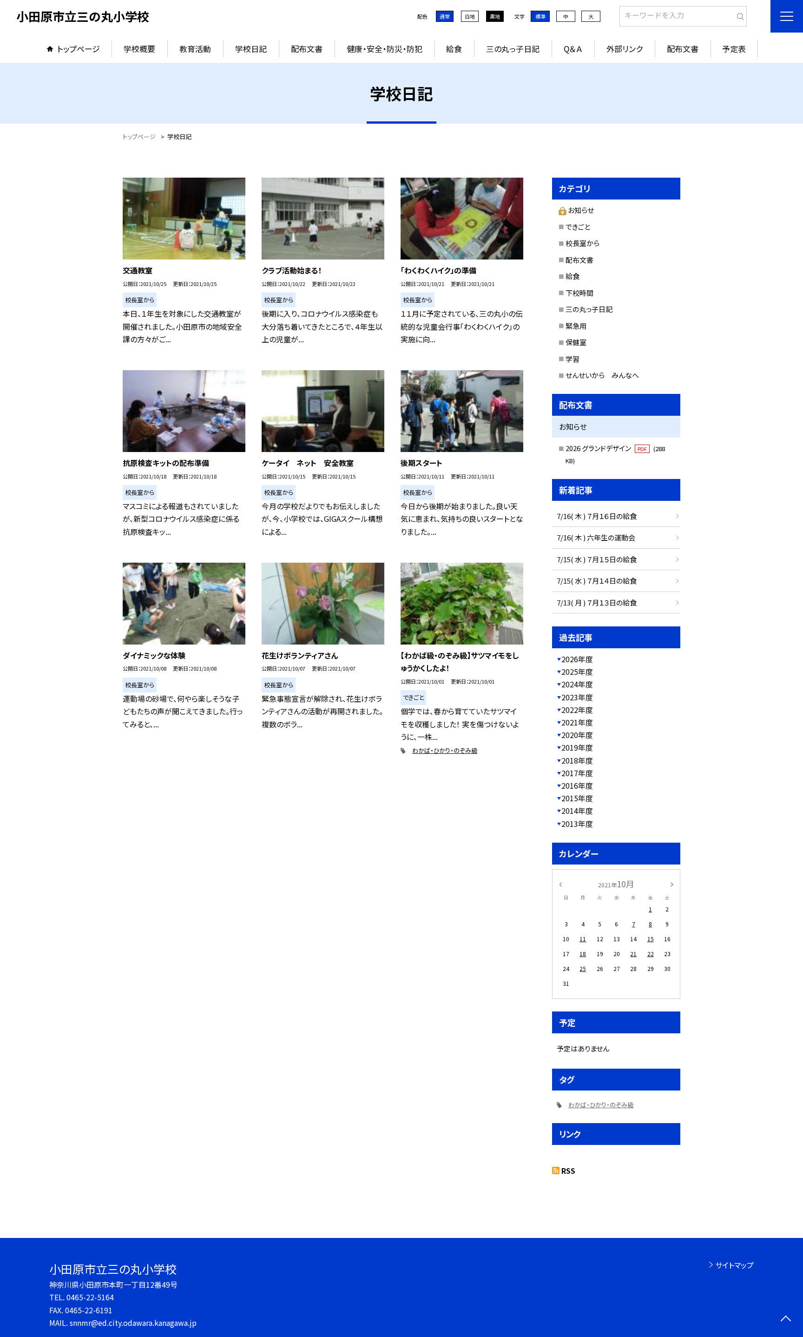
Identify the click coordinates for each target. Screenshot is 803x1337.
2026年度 (577, 659)
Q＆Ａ (573, 48)
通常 (445, 16)
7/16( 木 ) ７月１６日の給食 (597, 516)
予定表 (734, 48)
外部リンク (624, 48)
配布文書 (307, 48)
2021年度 (577, 722)
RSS (568, 1170)
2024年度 (577, 684)
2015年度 (577, 798)
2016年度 (577, 785)
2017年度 (577, 772)
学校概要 (139, 48)
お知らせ (581, 210)
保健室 (576, 342)
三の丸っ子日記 (513, 48)
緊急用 (576, 326)
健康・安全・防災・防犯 (384, 48)
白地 (470, 16)
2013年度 (577, 823)
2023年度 (577, 697)
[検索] (739, 14)
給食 (454, 48)
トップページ (78, 48)
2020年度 (577, 734)
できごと (578, 227)
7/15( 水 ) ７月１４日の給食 (597, 580)
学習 (572, 359)
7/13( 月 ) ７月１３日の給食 (597, 602)
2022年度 (577, 709)
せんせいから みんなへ (602, 375)
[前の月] (560, 883)
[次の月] (672, 883)
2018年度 (577, 760)
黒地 (495, 16)
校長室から (582, 243)
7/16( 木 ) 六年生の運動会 (596, 537)
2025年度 (577, 671)
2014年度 (577, 810)
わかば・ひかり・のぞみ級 (444, 750)
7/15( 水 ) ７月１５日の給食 (597, 559)
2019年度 (577, 747)
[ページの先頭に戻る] (785, 1319)
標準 (540, 16)
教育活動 (195, 48)
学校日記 (251, 48)
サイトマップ (734, 1264)
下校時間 (579, 293)
